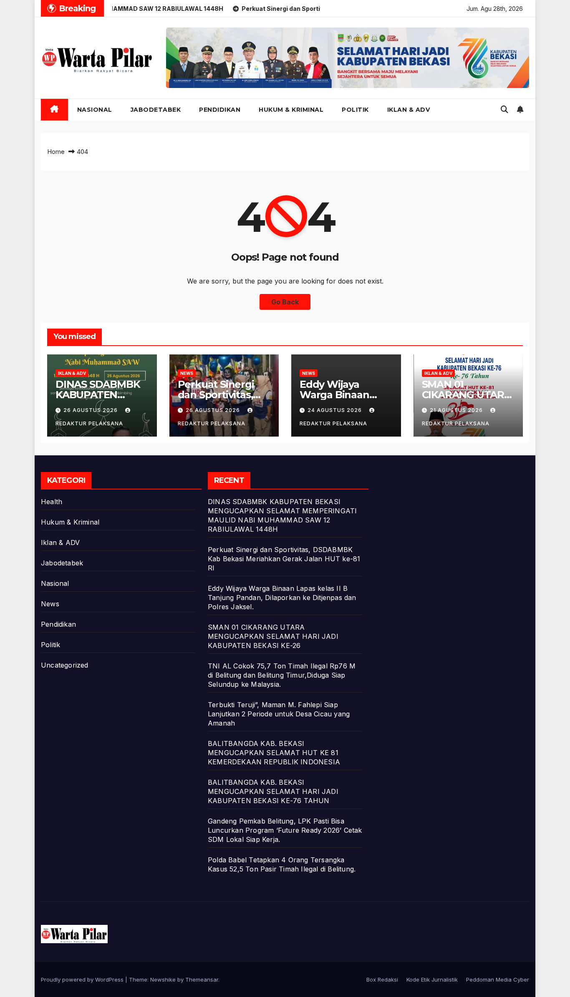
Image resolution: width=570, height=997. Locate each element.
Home (56, 152)
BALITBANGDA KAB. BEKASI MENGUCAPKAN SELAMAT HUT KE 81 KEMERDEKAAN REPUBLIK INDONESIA (274, 752)
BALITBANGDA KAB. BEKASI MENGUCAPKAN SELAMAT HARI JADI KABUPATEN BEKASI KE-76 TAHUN (273, 791)
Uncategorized (64, 665)
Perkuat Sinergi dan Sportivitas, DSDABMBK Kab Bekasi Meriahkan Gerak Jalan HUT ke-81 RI (284, 558)
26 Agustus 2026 (91, 410)
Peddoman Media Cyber (497, 979)
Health (51, 501)
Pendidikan (219, 109)
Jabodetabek (156, 109)
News (186, 373)
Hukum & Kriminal (291, 109)
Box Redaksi (382, 979)
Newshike (163, 979)
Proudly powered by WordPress (83, 979)
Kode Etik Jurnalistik (432, 979)
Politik (355, 109)
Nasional (94, 109)
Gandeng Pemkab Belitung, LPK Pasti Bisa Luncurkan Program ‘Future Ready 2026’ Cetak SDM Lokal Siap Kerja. (285, 830)
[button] (504, 109)
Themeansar (201, 979)
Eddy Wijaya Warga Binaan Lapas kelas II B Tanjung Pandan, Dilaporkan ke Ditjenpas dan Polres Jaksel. (282, 597)
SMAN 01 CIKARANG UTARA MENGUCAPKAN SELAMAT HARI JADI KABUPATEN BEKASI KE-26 (273, 636)
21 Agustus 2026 (457, 410)
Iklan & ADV (408, 109)
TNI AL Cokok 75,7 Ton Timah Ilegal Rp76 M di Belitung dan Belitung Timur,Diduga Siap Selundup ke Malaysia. (282, 675)
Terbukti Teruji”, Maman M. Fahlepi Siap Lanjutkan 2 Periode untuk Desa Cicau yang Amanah (279, 714)
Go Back (285, 302)
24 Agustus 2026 (335, 410)
